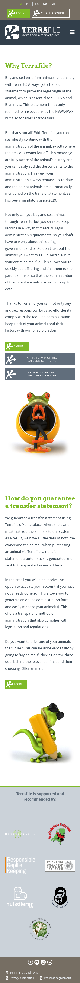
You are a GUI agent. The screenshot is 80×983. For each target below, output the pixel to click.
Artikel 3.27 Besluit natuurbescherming (41, 373)
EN (19, 4)
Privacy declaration (22, 978)
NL (53, 4)
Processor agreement (57, 978)
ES (37, 4)
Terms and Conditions (24, 972)
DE (28, 4)
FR (45, 4)
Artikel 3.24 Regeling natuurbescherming (42, 359)
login (20, 13)
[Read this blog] (20, 834)
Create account (52, 13)
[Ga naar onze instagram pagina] (43, 962)
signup (19, 346)
